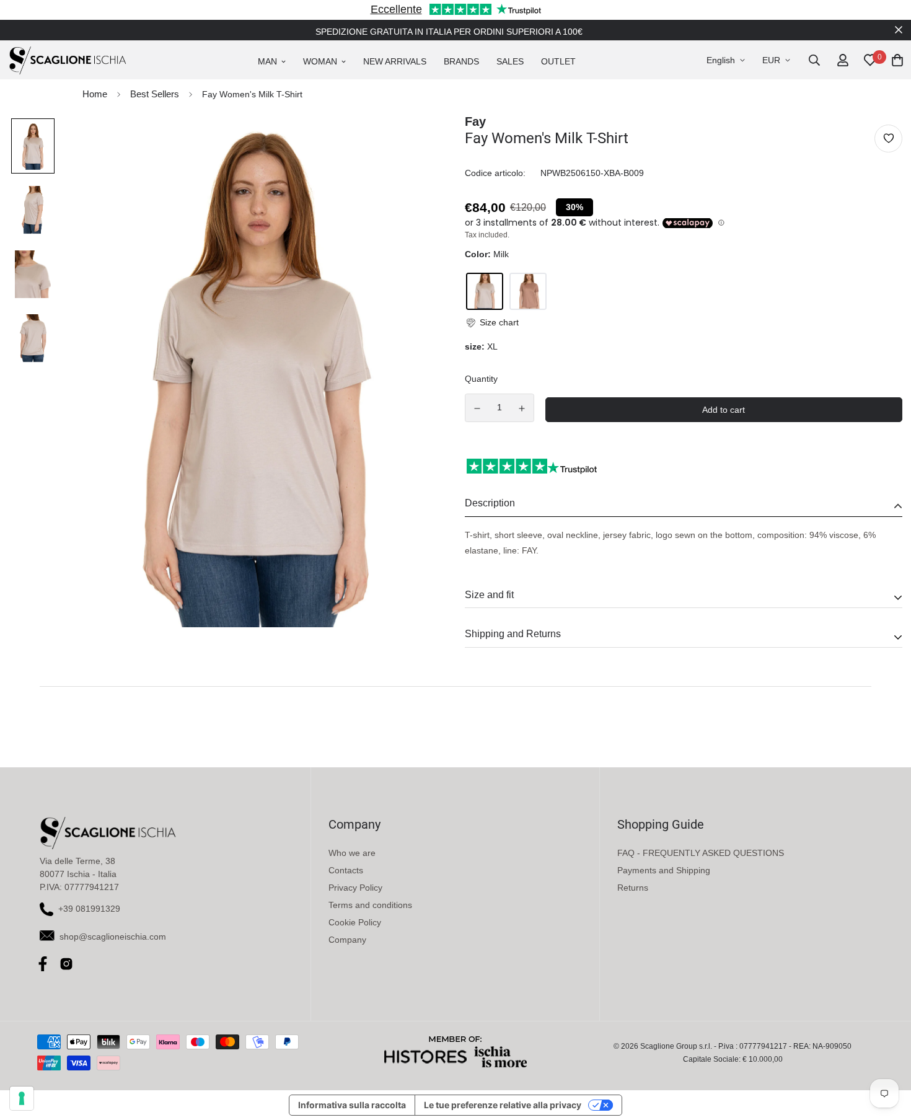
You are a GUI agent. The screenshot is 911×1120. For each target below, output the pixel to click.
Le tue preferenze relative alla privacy (502, 1105)
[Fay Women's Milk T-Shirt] (484, 291)
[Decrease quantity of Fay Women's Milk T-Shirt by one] (477, 408)
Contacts (345, 870)
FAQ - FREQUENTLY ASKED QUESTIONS (700, 853)
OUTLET (558, 61)
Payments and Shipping (663, 870)
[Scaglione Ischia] (67, 60)
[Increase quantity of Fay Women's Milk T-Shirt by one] (522, 408)
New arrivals (394, 61)
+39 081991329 (89, 909)
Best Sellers (154, 94)
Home (94, 94)
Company (347, 940)
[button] (492, 322)
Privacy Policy (355, 888)
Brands (461, 61)
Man (267, 61)
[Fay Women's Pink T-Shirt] (528, 291)
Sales (510, 61)
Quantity (481, 379)
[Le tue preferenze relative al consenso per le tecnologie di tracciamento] (21, 1098)
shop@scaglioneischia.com (112, 936)
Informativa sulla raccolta (352, 1105)
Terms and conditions (370, 905)
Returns (632, 888)
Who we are (352, 853)
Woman (320, 61)
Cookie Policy (354, 922)
